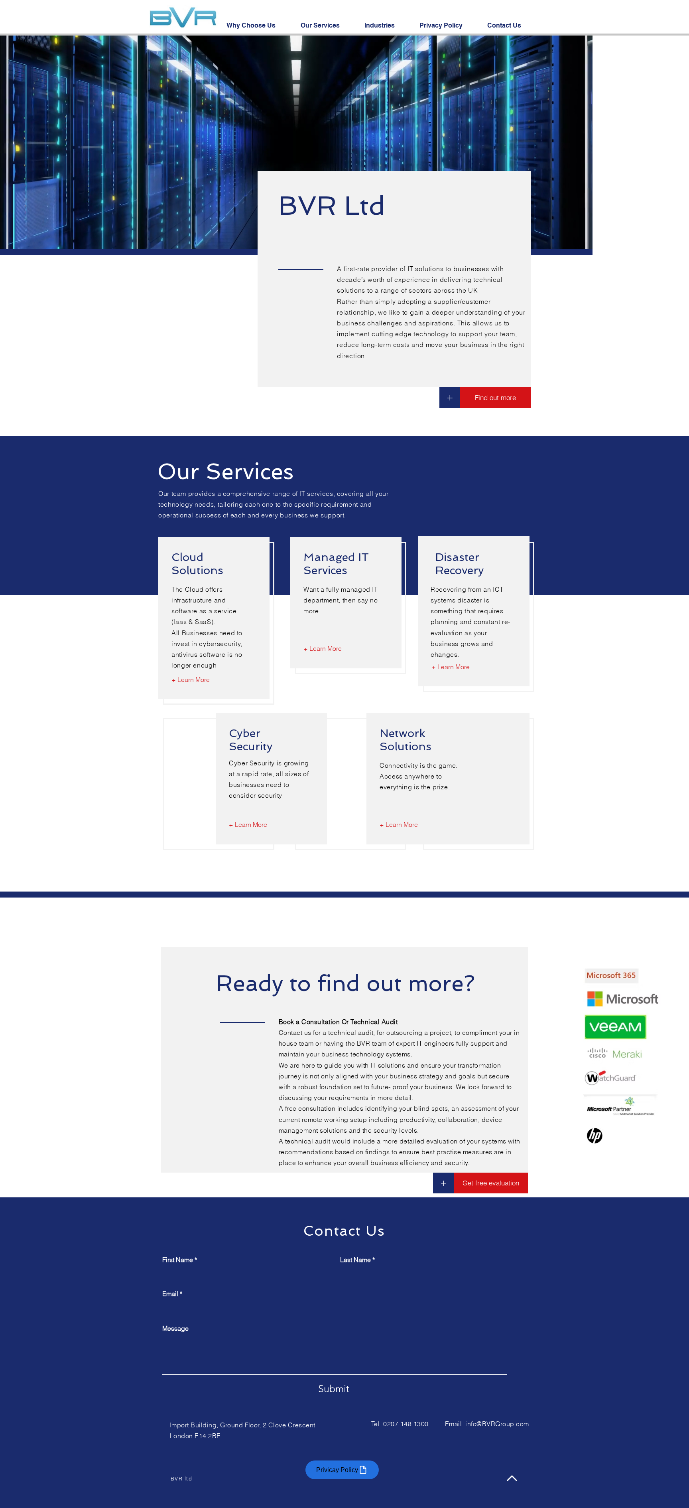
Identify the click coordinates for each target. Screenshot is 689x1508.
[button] (443, 1183)
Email (170, 1293)
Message (175, 1328)
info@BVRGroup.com (497, 1424)
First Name (177, 1259)
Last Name (355, 1259)
